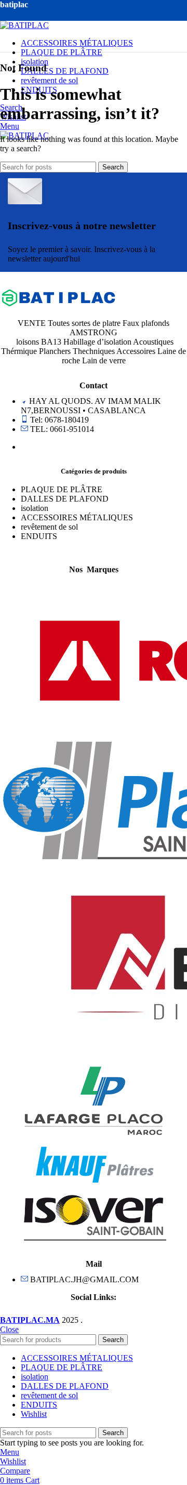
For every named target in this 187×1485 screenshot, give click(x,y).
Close (9, 1329)
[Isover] (93, 1246)
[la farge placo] (94, 1137)
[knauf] (94, 1181)
